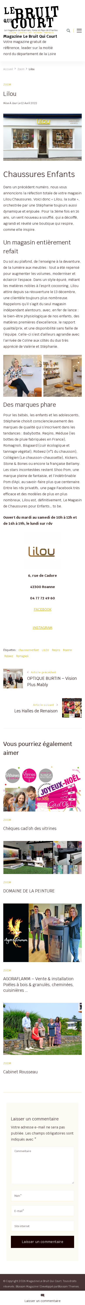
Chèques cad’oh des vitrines (29, 828)
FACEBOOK (42, 609)
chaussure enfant (29, 650)
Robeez (8, 656)
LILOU (45, 650)
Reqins (56, 650)
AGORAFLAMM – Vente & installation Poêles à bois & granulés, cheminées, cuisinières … (38, 984)
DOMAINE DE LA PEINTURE (29, 890)
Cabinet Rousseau (20, 1071)
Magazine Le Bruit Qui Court (30, 36)
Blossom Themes (68, 1286)
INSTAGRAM (42, 627)
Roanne (67, 650)
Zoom (7, 84)
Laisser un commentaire (43, 1301)
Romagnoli (22, 656)
